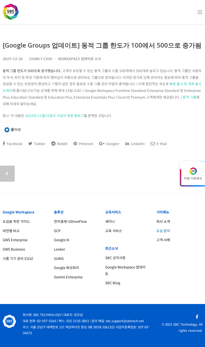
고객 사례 (163, 240)
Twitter (39, 144)
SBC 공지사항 (115, 258)
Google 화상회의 (66, 268)
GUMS (59, 258)
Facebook (14, 144)
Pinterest (85, 144)
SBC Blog (112, 283)
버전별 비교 (11, 231)
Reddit (62, 144)
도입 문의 (163, 231)
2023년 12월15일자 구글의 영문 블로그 (54, 116)
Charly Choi (40, 59)
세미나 (110, 221)
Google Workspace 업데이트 (125, 270)
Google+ (112, 144)
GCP (57, 231)
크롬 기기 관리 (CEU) (18, 258)
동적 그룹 (189, 97)
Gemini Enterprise (68, 277)
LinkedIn (137, 144)
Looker (59, 249)
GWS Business (14, 249)
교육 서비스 (113, 231)
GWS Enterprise (15, 240)
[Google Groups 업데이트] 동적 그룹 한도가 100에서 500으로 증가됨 (102, 45)
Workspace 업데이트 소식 (79, 59)
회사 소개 (163, 221)
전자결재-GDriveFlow (70, 221)
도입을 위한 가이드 (16, 221)
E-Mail (161, 144)
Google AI (61, 240)
